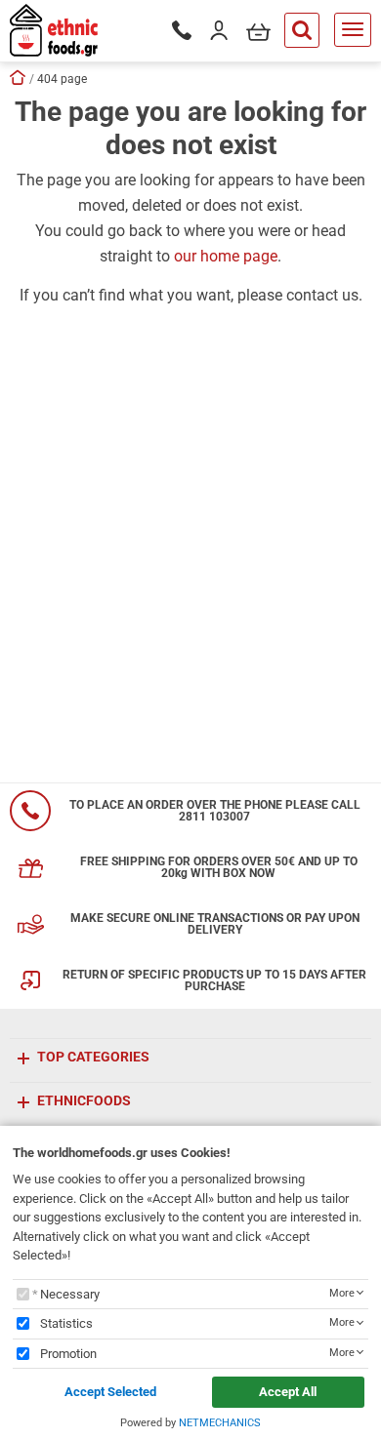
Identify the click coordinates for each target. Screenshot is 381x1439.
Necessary (70, 1294)
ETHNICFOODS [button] (84, 1100)
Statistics (66, 1323)
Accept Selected (110, 1391)
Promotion (68, 1353)
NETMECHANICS (220, 1423)
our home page (225, 256)
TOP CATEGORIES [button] (93, 1056)
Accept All (288, 1391)
